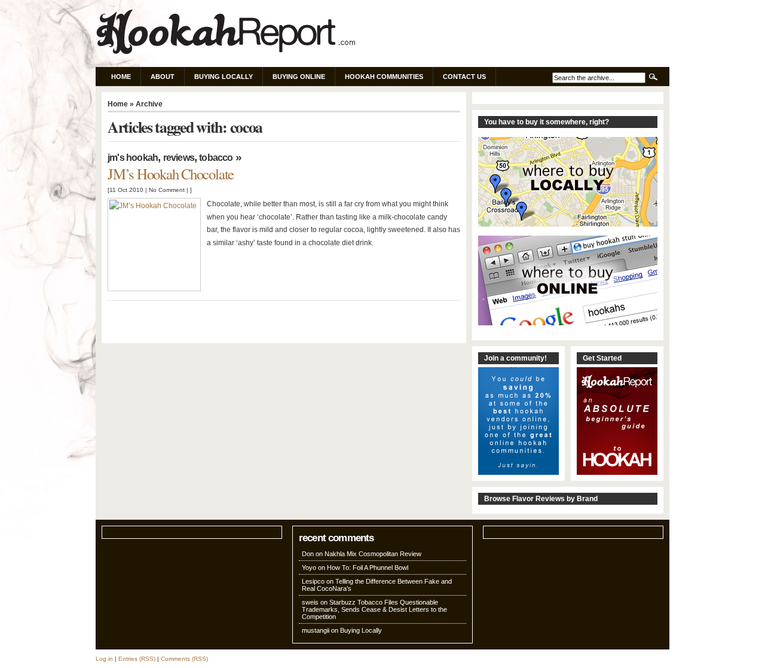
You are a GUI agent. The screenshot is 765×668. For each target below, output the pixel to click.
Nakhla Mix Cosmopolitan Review (373, 553)
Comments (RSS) (184, 658)
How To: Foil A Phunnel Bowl (367, 567)
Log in (104, 658)
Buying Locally (223, 76)
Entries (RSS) (136, 658)
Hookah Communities (384, 76)
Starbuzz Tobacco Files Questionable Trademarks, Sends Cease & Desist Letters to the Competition (374, 609)
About (163, 76)
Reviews (179, 157)
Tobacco (216, 157)
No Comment (167, 190)
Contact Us (464, 76)
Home (121, 76)
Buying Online (299, 76)
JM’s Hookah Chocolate (171, 174)
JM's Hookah (133, 157)
